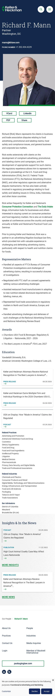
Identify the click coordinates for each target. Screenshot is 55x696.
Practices (6, 635)
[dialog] (27, 687)
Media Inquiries (33, 643)
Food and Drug (8, 448)
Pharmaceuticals (9, 462)
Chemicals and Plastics (11, 477)
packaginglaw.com (23, 663)
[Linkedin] (4, 672)
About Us (6, 628)
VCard (9, 113)
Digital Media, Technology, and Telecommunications (23, 483)
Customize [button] (6, 691)
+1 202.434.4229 (24, 47)
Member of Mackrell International (35, 651)
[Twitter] (9, 672)
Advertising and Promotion (13, 436)
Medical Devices (8, 459)
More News (8, 597)
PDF (8, 120)
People (29, 628)
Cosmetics (6, 442)
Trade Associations (10, 498)
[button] (41, 9)
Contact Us (7, 643)
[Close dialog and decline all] (53, 680)
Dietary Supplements (10, 445)
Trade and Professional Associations (17, 468)
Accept (47, 691)
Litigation (6, 456)
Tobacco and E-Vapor (11, 495)
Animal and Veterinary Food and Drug (17, 439)
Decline (35, 691)
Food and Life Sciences (11, 489)
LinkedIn (27, 113)
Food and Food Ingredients (13, 450)
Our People (6, 619)
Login (4, 650)
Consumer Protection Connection (17, 206)
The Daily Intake (45, 206)
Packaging (6, 492)
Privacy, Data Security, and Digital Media (18, 465)
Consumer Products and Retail (14, 480)
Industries (31, 635)
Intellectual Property (10, 453)
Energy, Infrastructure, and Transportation (19, 486)
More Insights (10, 565)
